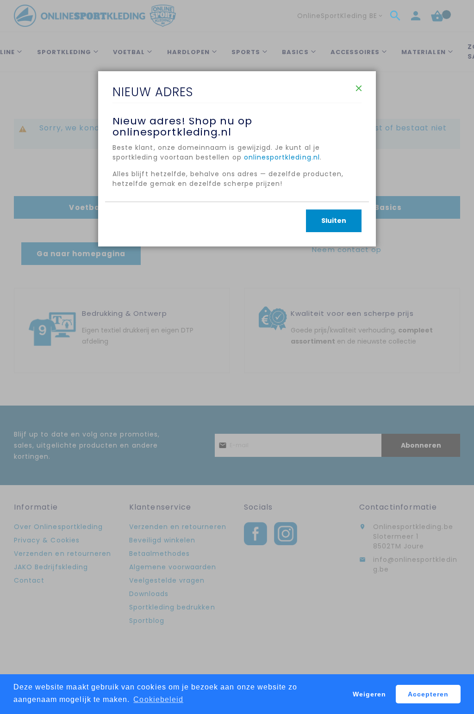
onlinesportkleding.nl (282, 157)
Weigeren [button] (369, 694)
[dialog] (237, 357)
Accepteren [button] (428, 694)
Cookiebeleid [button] (158, 699)
